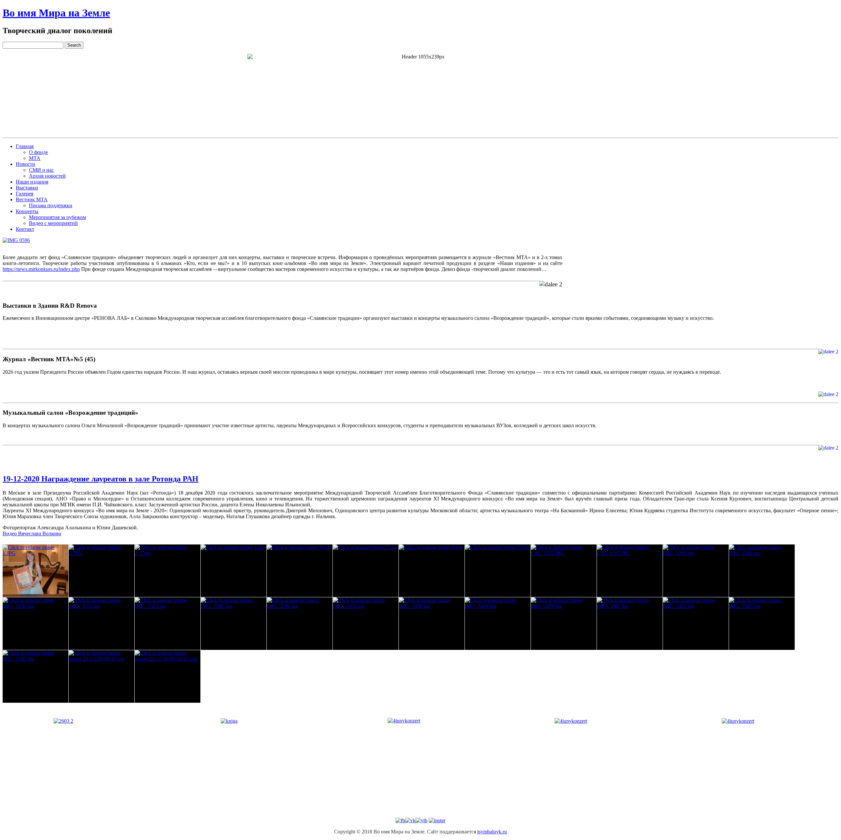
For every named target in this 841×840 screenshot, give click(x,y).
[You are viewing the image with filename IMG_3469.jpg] (498, 623)
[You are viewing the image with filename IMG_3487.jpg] (630, 623)
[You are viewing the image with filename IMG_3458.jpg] (432, 623)
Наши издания (32, 182)
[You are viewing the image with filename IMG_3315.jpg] (101, 623)
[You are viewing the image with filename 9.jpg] (498, 570)
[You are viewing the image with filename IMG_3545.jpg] (762, 623)
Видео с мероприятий (53, 223)
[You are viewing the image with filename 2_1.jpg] (167, 570)
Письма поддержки (50, 205)
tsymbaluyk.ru (492, 831)
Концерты (27, 211)
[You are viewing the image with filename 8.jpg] (432, 570)
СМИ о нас (41, 170)
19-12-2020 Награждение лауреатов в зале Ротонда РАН (100, 479)
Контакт (25, 229)
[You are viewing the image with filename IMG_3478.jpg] (564, 623)
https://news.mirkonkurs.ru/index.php (41, 269)
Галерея (24, 193)
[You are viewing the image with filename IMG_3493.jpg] (696, 623)
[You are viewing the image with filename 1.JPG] (35, 570)
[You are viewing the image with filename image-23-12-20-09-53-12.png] (167, 676)
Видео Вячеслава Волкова (32, 533)
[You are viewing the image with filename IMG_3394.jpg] (299, 623)
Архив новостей (47, 176)
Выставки (27, 187)
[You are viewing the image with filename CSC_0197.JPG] (630, 570)
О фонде (38, 152)
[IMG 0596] (16, 240)
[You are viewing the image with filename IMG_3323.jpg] (167, 623)
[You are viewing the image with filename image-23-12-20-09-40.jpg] (101, 676)
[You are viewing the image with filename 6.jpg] (299, 570)
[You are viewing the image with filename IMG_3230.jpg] (35, 623)
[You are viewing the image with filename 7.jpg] (365, 570)
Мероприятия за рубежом (57, 217)
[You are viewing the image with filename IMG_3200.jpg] (696, 570)
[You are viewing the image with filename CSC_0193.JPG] (564, 570)
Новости (25, 164)
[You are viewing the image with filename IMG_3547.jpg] (35, 676)
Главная (25, 146)
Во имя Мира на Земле (56, 13)
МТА (34, 158)
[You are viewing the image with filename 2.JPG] (101, 570)
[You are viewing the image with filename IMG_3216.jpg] (762, 570)
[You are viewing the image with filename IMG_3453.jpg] (365, 623)
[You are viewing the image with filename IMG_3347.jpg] (233, 623)
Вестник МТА (32, 199)
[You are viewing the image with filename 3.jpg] (233, 570)
